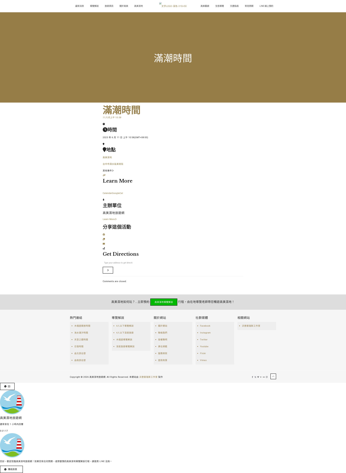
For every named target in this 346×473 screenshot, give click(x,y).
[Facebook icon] (253, 377)
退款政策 (162, 360)
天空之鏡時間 (81, 339)
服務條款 (162, 353)
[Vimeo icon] (258, 377)
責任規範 (162, 346)
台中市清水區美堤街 (113, 164)
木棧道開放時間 (82, 326)
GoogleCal (117, 193)
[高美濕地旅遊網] (173, 6)
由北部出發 (80, 353)
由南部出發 (80, 360)
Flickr (203, 353)
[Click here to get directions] (108, 270)
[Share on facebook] (104, 234)
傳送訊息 (12, 469)
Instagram (205, 332)
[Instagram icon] (267, 377)
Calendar (107, 193)
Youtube (204, 346)
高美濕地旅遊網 (113, 213)
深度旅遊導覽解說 (125, 346)
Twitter (204, 339)
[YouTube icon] (261, 377)
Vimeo (203, 360)
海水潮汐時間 (81, 332)
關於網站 (162, 326)
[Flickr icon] (264, 377)
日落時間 (79, 346)
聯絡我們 (162, 332)
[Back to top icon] (273, 376)
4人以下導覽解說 (125, 326)
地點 (111, 150)
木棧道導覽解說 (124, 339)
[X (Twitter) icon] (255, 377)
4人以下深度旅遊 (125, 332)
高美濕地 (107, 157)
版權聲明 (162, 339)
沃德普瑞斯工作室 (251, 326)
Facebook (205, 326)
